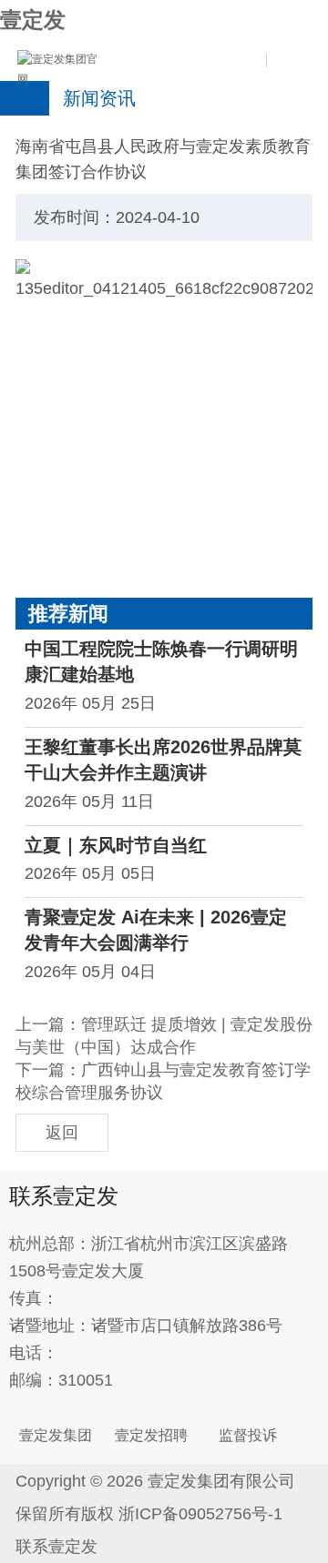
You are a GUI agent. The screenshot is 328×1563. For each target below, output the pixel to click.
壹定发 (33, 19)
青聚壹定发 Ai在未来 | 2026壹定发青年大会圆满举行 (156, 930)
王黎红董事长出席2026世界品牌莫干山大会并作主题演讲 (163, 759)
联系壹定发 (56, 1547)
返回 (62, 1133)
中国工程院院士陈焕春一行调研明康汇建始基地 (161, 661)
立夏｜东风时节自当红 (116, 845)
